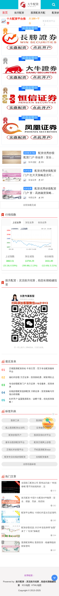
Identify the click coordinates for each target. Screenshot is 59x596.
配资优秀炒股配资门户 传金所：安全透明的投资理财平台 (38, 157)
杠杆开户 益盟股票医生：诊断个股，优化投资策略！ (31, 400)
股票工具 (15, 420)
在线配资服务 (42, 456)
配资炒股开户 (15, 434)
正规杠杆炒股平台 (15, 449)
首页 (5, 12)
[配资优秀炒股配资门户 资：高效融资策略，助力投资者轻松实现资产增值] (11, 192)
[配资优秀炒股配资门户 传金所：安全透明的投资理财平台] (11, 157)
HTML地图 (36, 585)
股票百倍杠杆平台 (42, 434)
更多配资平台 (49, 20)
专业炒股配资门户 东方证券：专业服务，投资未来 (31, 385)
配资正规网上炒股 (42, 442)
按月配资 (19, 12)
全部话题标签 (29, 464)
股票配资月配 (38, 12)
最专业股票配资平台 (15, 442)
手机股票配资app (42, 449)
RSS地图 (26, 585)
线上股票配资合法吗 (15, 427)
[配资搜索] (53, 4)
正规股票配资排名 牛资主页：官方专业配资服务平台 (31, 370)
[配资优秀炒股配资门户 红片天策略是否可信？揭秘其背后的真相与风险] (11, 174)
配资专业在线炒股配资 (15, 456)
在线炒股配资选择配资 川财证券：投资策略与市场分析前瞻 (31, 393)
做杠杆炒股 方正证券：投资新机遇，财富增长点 (31, 377)
